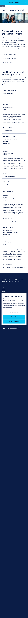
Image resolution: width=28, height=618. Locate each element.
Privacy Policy (7, 114)
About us (3, 291)
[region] (14, 309)
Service (3, 289)
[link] (8, 128)
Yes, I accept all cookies (14, 321)
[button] (3, 6)
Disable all (14, 316)
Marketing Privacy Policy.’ (19, 122)
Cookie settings (14, 312)
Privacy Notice (9, 307)
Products (3, 287)
